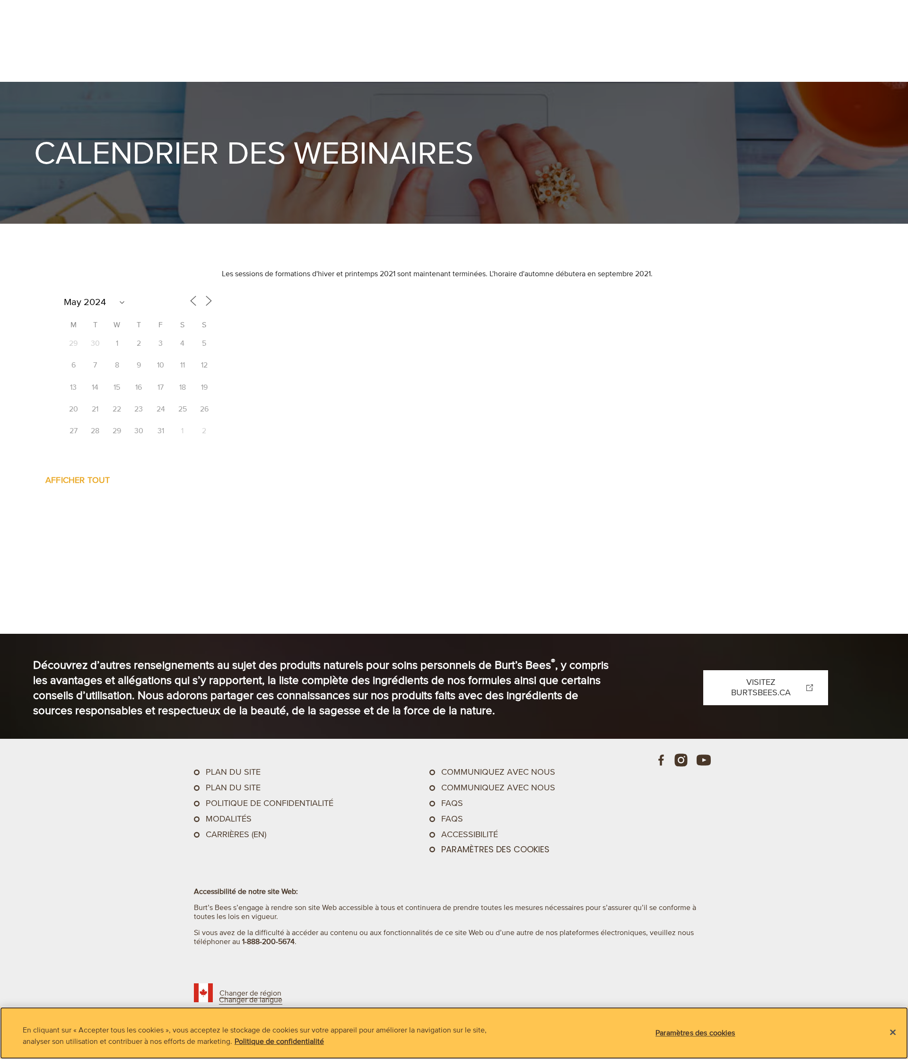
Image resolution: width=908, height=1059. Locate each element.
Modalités (229, 818)
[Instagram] (681, 760)
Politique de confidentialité (269, 803)
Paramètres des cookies (495, 849)
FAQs (452, 803)
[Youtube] (704, 760)
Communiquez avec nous (498, 787)
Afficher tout (77, 480)
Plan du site (233, 772)
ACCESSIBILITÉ (469, 834)
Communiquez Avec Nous (498, 772)
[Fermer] (892, 1032)
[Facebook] (662, 760)
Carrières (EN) (236, 834)
